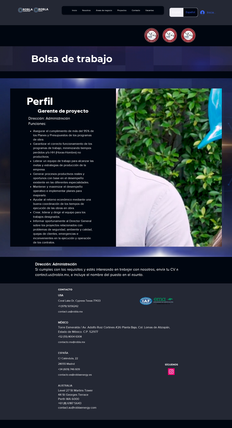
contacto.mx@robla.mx (71, 342)
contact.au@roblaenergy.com (77, 407)
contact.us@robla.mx (52, 275)
